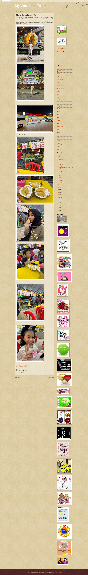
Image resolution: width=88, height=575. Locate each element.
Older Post (51, 377)
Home (35, 377)
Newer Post (18, 377)
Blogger (58, 71)
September (61, 162)
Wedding (58, 143)
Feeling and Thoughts (60, 79)
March (60, 178)
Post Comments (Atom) (24, 379)
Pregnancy (59, 118)
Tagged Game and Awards (61, 137)
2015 (59, 199)
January (60, 182)
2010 (59, 207)
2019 (59, 192)
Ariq (57, 68)
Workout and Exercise (61, 147)
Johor (58, 94)
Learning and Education (61, 99)
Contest (58, 73)
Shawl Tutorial (59, 131)
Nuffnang (58, 108)
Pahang (58, 111)
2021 (59, 189)
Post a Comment (21, 372)
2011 (59, 205)
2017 (59, 195)
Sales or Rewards (60, 126)
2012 (59, 204)
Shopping (58, 132)
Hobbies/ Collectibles (60, 88)
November (61, 159)
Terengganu (59, 138)
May (60, 175)
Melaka (58, 103)
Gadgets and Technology (61, 83)
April (60, 177)
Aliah (58, 67)
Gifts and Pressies (60, 85)
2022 (59, 187)
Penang (58, 112)
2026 (59, 154)
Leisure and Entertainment (61, 100)
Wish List (58, 146)
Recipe (58, 123)
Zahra (58, 149)
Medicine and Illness (60, 102)
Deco (58, 74)
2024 (59, 184)
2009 (59, 209)
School (58, 129)
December (61, 157)
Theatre (58, 141)
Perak (58, 114)
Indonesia (58, 91)
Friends (58, 82)
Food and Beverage (22, 366)
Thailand (58, 140)
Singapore (58, 134)
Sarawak (58, 128)
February (60, 180)
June (60, 173)
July (60, 166)
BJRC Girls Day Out (62, 170)
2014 (59, 200)
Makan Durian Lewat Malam (63, 171)
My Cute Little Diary (30, 5)
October (60, 161)
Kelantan (58, 97)
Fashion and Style (60, 77)
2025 (59, 156)
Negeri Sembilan (60, 106)
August (60, 164)
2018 (59, 194)
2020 (59, 190)
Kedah (58, 96)
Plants (58, 117)
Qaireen (58, 120)
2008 (59, 210)
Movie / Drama (59, 105)
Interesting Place (60, 93)
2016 (59, 197)
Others (58, 109)
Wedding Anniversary (60, 144)
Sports (58, 135)
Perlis (58, 115)
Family (58, 76)
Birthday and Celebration (61, 70)
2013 (59, 202)
